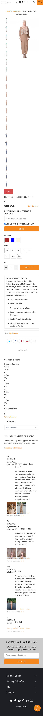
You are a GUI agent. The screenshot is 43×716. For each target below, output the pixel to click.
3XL (13, 256)
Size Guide (32, 206)
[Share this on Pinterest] (21, 341)
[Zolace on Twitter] (11, 701)
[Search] (34, 2)
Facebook (15, 513)
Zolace (24, 706)
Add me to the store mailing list (20, 224)
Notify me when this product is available (17, 212)
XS (7, 250)
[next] (36, 40)
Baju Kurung (13, 333)
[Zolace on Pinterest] (23, 701)
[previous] (12, 40)
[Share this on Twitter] (9, 341)
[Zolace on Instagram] (27, 701)
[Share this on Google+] (27, 341)
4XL (19, 256)
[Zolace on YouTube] (19, 701)
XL (30, 250)
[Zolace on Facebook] (15, 701)
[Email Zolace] (31, 701)
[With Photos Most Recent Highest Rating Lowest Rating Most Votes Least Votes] (21, 427)
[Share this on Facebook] (15, 341)
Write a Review (10, 417)
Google (28, 513)
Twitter (22, 513)
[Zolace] (21, 2)
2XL (7, 256)
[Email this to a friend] (33, 341)
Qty (5, 263)
